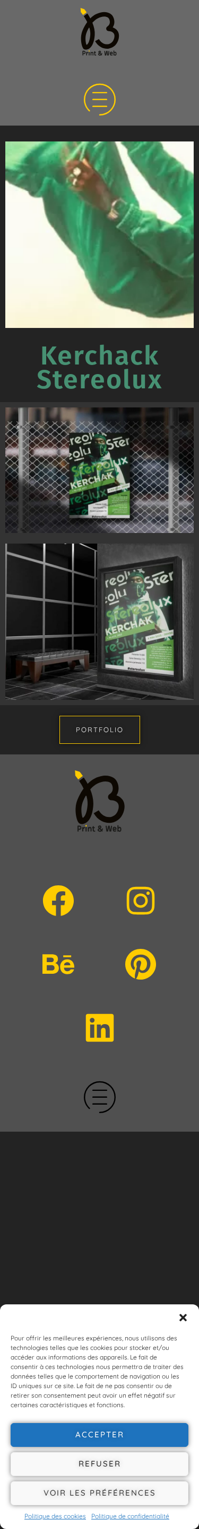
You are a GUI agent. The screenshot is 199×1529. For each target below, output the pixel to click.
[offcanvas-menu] (99, 101)
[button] (183, 1317)
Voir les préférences (100, 1493)
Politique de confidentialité (130, 1516)
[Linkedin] (100, 1028)
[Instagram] (140, 900)
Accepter (99, 1434)
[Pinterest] (140, 964)
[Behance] (58, 964)
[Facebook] (58, 900)
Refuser (100, 1464)
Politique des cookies (55, 1516)
